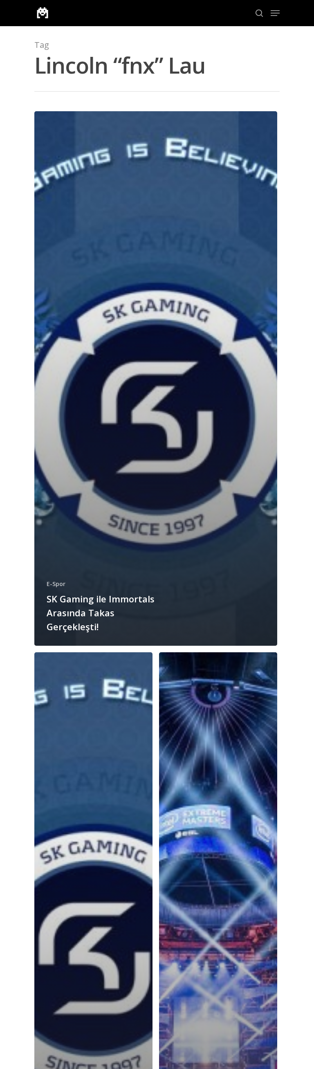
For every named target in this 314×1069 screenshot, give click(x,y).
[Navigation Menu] (275, 13)
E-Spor (56, 584)
